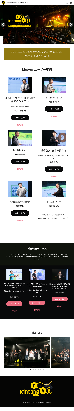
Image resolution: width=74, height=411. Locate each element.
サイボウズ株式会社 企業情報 (43, 402)
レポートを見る (20, 118)
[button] (3, 24)
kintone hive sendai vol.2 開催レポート (19, 3)
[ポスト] (67, 2)
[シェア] (70, 2)
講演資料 (20, 125)
